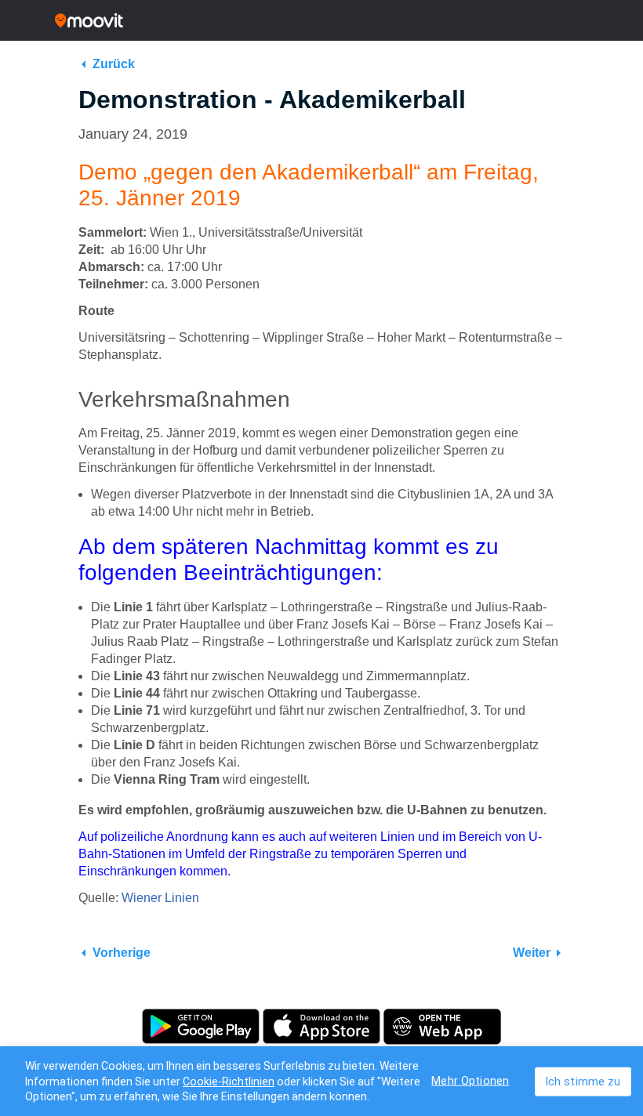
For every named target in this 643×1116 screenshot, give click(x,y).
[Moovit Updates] (321, 20)
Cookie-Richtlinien (228, 1081)
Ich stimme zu (583, 1081)
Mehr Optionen (470, 1080)
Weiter (531, 952)
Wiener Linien (160, 897)
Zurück (114, 64)
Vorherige (122, 952)
